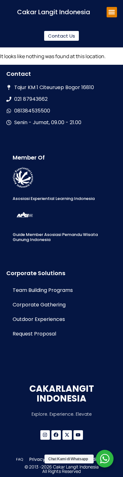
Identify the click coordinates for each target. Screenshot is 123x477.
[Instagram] (45, 435)
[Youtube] (78, 435)
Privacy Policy (44, 459)
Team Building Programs (43, 290)
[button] (112, 12)
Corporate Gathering (39, 304)
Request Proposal (34, 333)
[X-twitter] (67, 435)
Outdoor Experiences (39, 319)
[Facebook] (56, 435)
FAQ (19, 459)
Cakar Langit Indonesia (53, 12)
